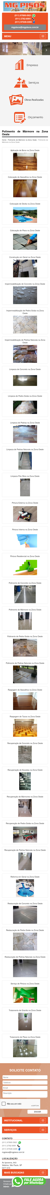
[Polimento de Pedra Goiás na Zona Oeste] (25, 647)
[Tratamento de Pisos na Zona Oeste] (25, 1048)
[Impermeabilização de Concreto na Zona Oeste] (25, 295)
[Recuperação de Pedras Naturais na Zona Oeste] (25, 861)
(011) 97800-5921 (23, 15)
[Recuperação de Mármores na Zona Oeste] (25, 807)
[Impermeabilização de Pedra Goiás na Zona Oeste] (25, 324)
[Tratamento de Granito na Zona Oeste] (25, 1021)
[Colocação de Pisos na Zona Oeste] (25, 241)
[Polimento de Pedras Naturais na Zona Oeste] (25, 674)
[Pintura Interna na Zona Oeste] (25, 540)
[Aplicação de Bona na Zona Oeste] (25, 161)
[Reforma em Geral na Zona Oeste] (25, 887)
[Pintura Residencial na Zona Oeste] (25, 567)
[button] (3, 48)
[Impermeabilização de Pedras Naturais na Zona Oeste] (25, 353)
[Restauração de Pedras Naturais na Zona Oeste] (25, 968)
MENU (7, 36)
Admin (6, 1186)
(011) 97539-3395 (23, 21)
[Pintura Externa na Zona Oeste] (25, 513)
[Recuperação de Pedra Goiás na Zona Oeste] (25, 834)
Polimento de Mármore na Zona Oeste (22, 140)
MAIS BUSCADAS (14, 1172)
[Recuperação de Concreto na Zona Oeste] (25, 754)
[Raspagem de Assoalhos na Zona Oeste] (25, 700)
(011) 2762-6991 (23, 18)
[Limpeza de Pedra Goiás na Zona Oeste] (25, 407)
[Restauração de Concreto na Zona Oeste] (25, 914)
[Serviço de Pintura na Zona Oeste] (25, 994)
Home (4, 140)
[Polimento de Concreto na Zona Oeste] (25, 594)
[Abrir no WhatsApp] (33, 15)
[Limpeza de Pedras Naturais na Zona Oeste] (25, 460)
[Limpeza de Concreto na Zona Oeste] (25, 380)
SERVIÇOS (10, 1130)
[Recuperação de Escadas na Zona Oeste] (25, 781)
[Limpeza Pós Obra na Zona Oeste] (25, 487)
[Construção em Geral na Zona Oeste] (25, 268)
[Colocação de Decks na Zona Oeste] (25, 214)
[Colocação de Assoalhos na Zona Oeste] (25, 188)
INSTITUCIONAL (13, 1120)
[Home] (25, 6)
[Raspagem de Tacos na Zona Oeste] (25, 727)
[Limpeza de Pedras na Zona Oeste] (25, 433)
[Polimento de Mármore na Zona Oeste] (25, 620)
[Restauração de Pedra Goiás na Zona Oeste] (25, 941)
